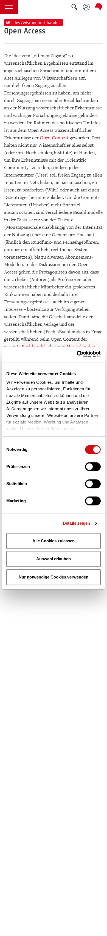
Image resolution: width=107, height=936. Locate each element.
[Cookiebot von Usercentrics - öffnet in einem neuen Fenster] (77, 354)
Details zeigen (76, 523)
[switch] (93, 466)
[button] (9, 7)
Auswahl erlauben (53, 558)
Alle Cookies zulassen (53, 540)
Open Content (54, 138)
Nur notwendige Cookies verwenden (53, 577)
